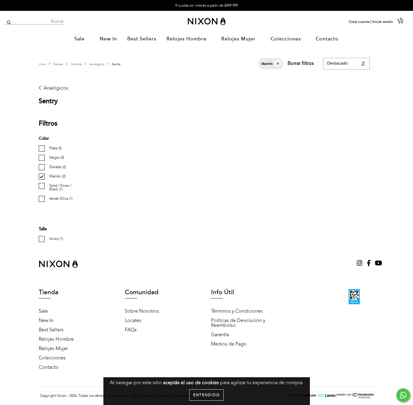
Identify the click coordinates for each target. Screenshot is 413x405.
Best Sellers (141, 39)
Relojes (58, 64)
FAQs (131, 329)
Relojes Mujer (239, 39)
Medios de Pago (229, 344)
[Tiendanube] (355, 397)
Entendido (206, 395)
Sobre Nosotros (142, 311)
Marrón (267, 63)
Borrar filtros (301, 63)
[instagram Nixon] (360, 263)
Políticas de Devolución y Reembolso (238, 323)
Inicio (42, 64)
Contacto (327, 39)
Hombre (76, 64)
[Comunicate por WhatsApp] (403, 395)
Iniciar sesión (382, 22)
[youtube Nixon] (378, 263)
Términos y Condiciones (237, 311)
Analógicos (96, 64)
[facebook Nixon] (369, 263)
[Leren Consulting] (312, 395)
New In (108, 39)
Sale (80, 39)
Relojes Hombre (187, 39)
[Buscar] (9, 22)
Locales (133, 320)
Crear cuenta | (360, 22)
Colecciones (286, 39)
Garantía (220, 334)
